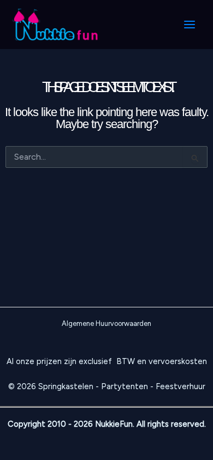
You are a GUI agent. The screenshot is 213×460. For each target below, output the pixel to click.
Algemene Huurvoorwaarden (106, 323)
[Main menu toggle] (189, 24)
